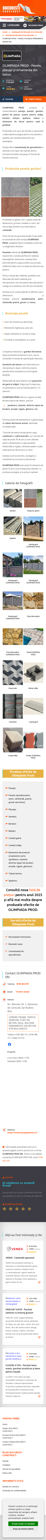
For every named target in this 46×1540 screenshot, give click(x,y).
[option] (23, 19)
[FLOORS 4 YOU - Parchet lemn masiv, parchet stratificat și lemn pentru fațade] (15, 1356)
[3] (17, 1209)
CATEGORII (13, 25)
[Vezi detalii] (39, 1282)
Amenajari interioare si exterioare (27, 32)
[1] (4, 1209)
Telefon (9, 99)
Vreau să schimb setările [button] (23, 1529)
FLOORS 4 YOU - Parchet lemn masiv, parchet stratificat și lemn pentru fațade (23, 1368)
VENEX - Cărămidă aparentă (20, 1257)
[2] (11, 1209)
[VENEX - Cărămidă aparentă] (15, 1249)
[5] (29, 1209)
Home (4, 32)
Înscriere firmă (35, 25)
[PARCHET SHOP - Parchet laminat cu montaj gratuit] (15, 1301)
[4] (23, 1209)
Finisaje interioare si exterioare (20, 35)
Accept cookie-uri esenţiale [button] (23, 1524)
